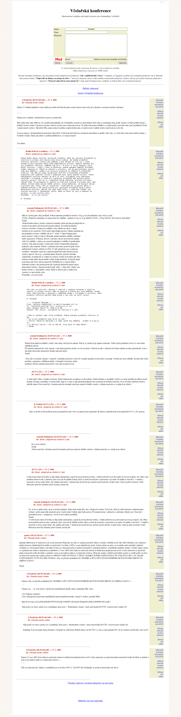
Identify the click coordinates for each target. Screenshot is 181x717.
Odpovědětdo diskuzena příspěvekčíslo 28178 (159, 653)
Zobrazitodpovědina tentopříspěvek (160, 114)
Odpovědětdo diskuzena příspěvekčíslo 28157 (159, 407)
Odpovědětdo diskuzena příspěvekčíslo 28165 (159, 440)
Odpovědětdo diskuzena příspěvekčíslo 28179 (159, 620)
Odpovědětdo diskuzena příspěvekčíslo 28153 (159, 375)
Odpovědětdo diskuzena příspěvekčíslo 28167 (159, 505)
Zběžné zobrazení (90, 88)
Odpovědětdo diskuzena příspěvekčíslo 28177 (159, 576)
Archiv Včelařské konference (90, 92)
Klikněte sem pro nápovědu (90, 700)
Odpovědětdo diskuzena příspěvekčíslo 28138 (159, 103)
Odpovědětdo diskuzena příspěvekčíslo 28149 (159, 285)
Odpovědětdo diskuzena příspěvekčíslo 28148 (159, 211)
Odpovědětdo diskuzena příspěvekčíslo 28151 (159, 339)
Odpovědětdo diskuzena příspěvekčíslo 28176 (159, 538)
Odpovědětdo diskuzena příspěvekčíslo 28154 (159, 472)
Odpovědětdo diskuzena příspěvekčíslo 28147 (159, 154)
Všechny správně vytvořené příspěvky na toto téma (90, 682)
